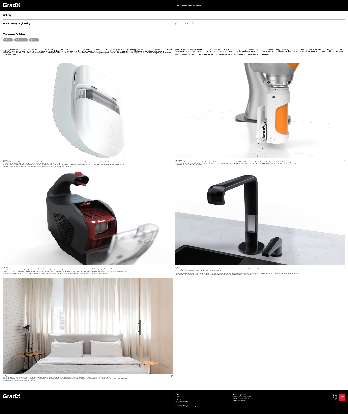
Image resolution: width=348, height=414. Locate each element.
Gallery (177, 5)
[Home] (12, 5)
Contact (198, 5)
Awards (184, 5)
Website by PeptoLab (239, 400)
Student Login (179, 396)
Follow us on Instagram (181, 401)
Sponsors (191, 5)
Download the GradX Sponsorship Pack (186, 407)
